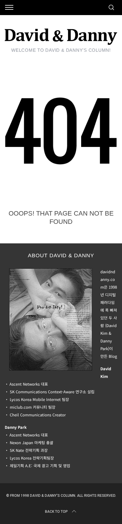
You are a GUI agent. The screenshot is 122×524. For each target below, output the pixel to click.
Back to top (56, 512)
